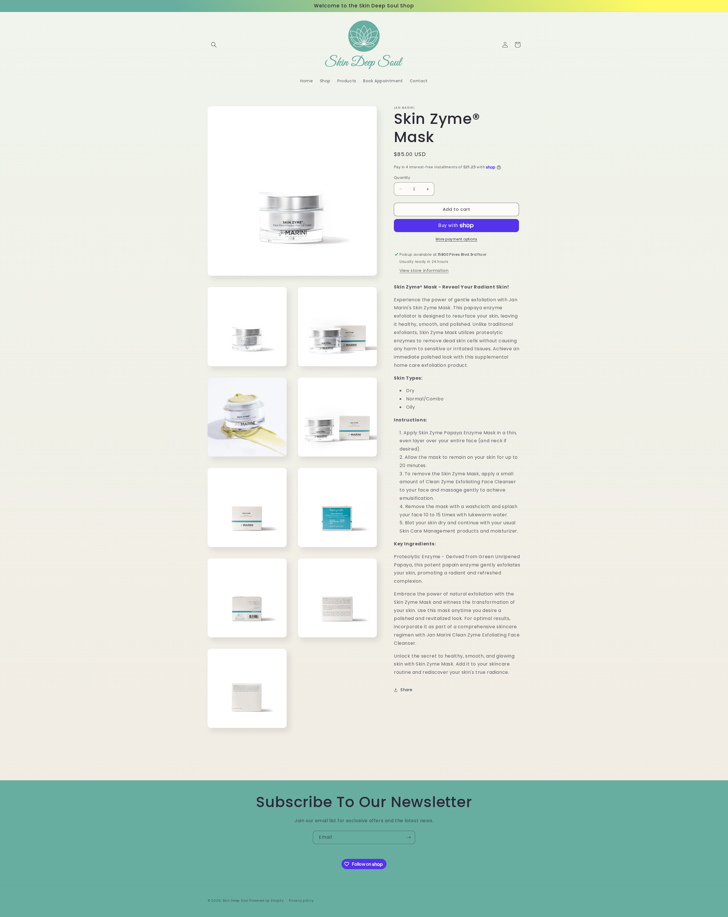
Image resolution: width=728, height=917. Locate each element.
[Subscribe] (408, 837)
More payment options (456, 239)
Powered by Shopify (266, 900)
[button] (214, 44)
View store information (424, 270)
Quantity (402, 178)
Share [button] (406, 690)
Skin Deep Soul (236, 900)
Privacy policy (301, 900)
